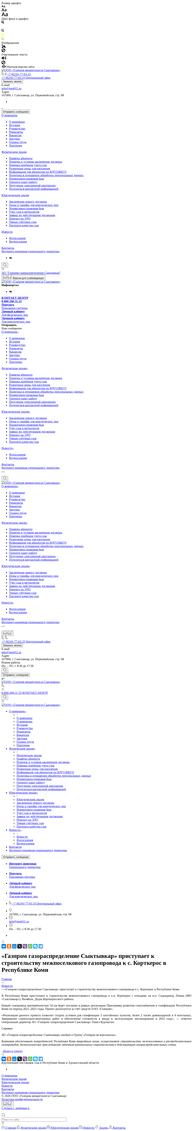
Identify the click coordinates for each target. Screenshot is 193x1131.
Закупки (14, 138)
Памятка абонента (20, 158)
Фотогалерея (17, 238)
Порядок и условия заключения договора (35, 161)
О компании (9, 115)
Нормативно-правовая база (26, 178)
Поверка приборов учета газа (28, 165)
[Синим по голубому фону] (3, 31)
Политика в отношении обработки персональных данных (46, 175)
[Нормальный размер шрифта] (4, 10)
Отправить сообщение (15, 111)
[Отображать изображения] (4, 46)
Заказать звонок (12, 81)
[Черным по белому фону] (3, 22)
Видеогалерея (18, 241)
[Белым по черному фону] (3, 27)
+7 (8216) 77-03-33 (19, 74)
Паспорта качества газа (24, 225)
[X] (19, 946)
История (14, 125)
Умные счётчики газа (22, 222)
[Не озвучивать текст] (3, 63)
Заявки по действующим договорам (32, 215)
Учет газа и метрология (24, 211)
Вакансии (15, 135)
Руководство (17, 128)
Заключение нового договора (28, 201)
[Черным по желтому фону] (3, 35)
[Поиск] (5, 265)
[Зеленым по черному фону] (3, 39)
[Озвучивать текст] (4, 58)
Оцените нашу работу (23, 182)
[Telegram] (40, 946)
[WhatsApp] (30, 946)
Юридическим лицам (15, 195)
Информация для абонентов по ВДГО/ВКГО (38, 171)
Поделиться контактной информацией (33, 188)
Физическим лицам (14, 151)
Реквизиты (16, 132)
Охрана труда (17, 142)
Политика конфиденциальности (22, 1099)
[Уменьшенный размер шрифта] (3, 6)
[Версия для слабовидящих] (8, 633)
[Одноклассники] (9, 946)
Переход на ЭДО (20, 218)
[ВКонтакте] (10, 257)
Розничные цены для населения (29, 168)
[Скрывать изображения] (3, 51)
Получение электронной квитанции (32, 185)
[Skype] (35, 946)
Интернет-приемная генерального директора (30, 251)
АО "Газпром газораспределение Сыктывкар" (31, 272)
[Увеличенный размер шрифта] (5, 15)
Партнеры (15, 145)
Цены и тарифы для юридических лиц (33, 205)
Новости (7, 231)
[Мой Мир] (14, 946)
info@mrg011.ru (11, 88)
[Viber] (25, 946)
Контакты (8, 248)
